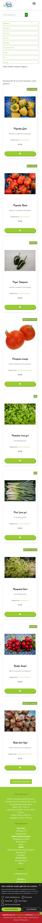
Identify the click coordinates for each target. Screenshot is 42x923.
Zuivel (6, 62)
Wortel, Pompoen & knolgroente (20, 364)
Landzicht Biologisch (24, 293)
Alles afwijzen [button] (31, 909)
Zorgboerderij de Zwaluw (24, 370)
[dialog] (21, 900)
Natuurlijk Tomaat (24, 140)
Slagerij (6, 43)
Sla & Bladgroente (20, 441)
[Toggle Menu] (34, 3)
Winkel (10, 67)
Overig (6, 38)
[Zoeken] (26, 15)
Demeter (33, 243)
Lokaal (34, 89)
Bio (28, 89)
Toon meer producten (21, 781)
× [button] (40, 885)
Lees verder (34, 893)
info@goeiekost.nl (21, 874)
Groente (7, 33)
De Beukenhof (24, 600)
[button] (20, 153)
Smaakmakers (9, 48)
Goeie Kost (15, 4)
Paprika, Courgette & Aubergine (20, 134)
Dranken (7, 28)
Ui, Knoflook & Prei (20, 517)
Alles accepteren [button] (11, 909)
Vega (5, 52)
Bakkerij (7, 23)
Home (5, 67)
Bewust (27, 550)
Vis (5, 57)
